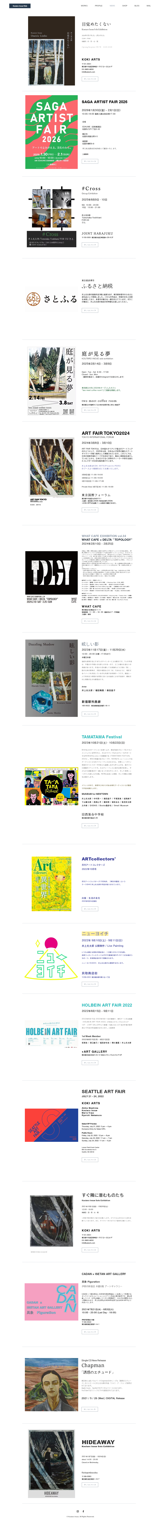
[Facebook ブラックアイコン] (83, 1511)
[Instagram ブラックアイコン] (77, 1511)
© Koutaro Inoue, (73, 1517)
